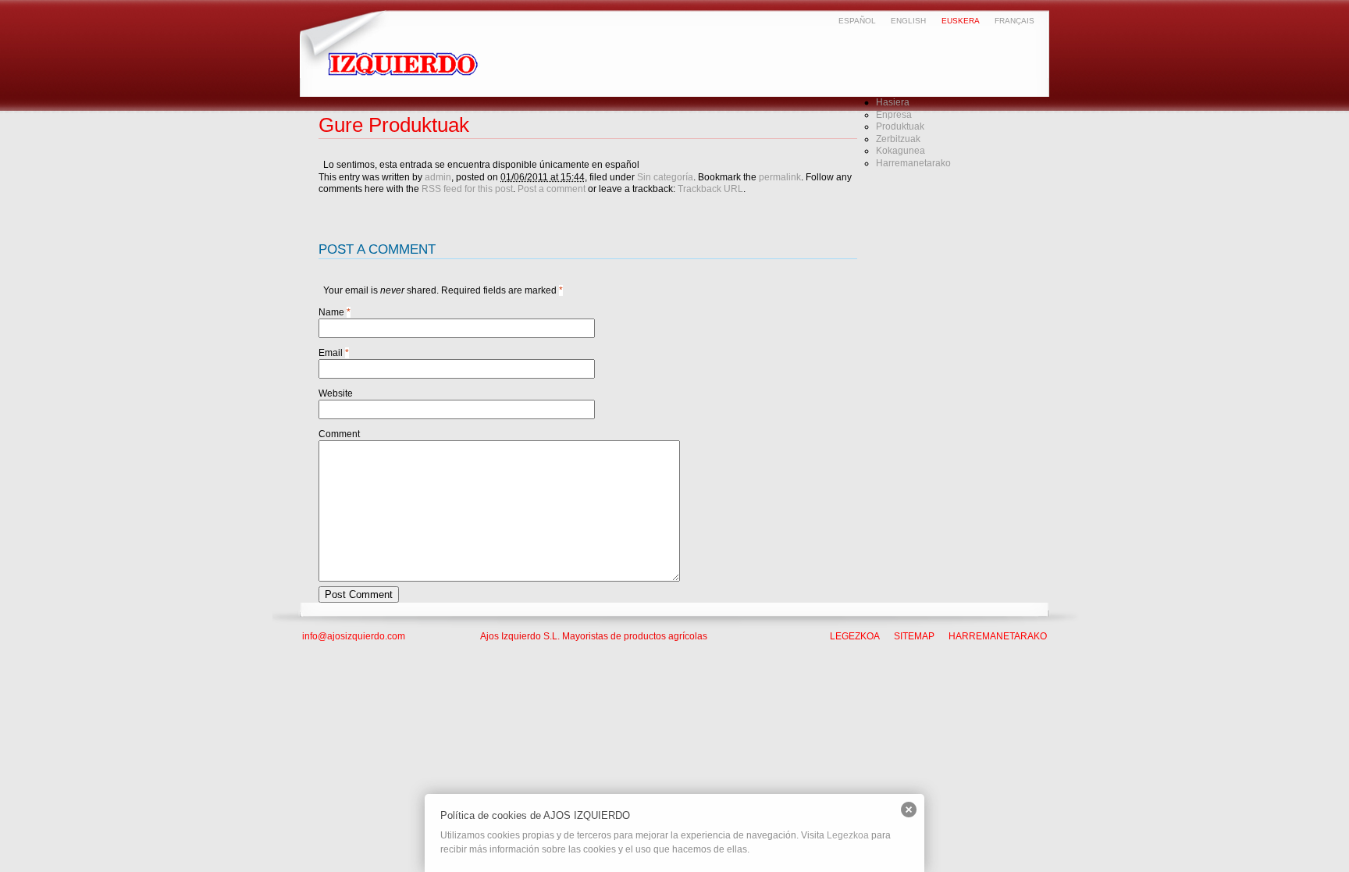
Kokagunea (900, 150)
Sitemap (914, 636)
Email (331, 352)
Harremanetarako (913, 163)
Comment (339, 434)
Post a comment (552, 188)
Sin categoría (665, 177)
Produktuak (900, 126)
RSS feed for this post (467, 188)
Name (331, 312)
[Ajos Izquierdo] (406, 74)
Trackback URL (710, 188)
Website (336, 393)
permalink (780, 177)
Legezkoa (855, 636)
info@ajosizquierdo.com (353, 636)
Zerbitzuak (898, 138)
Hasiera (892, 102)
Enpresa (894, 114)
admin (438, 177)
